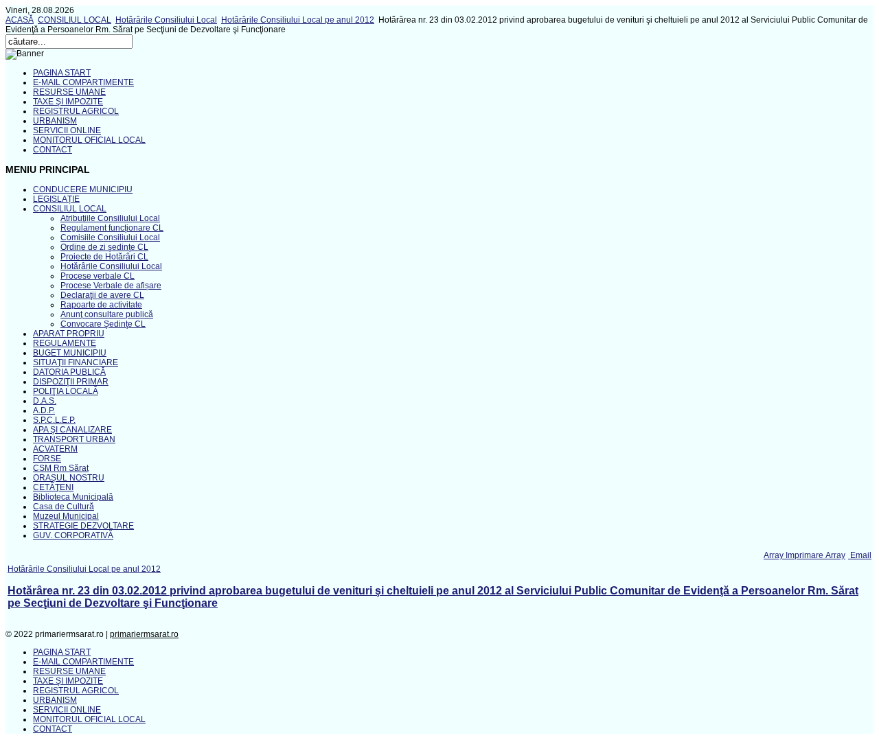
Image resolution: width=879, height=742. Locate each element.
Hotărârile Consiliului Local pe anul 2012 (297, 20)
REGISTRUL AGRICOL (76, 111)
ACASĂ (19, 20)
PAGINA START (62, 73)
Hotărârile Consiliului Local (166, 20)
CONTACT (52, 149)
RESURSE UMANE (69, 92)
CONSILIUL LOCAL (74, 20)
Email (859, 555)
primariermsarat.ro (144, 634)
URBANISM (55, 121)
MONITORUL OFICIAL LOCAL (89, 140)
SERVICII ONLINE (67, 130)
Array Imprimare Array (804, 555)
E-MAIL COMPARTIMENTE (83, 82)
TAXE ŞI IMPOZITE (68, 101)
